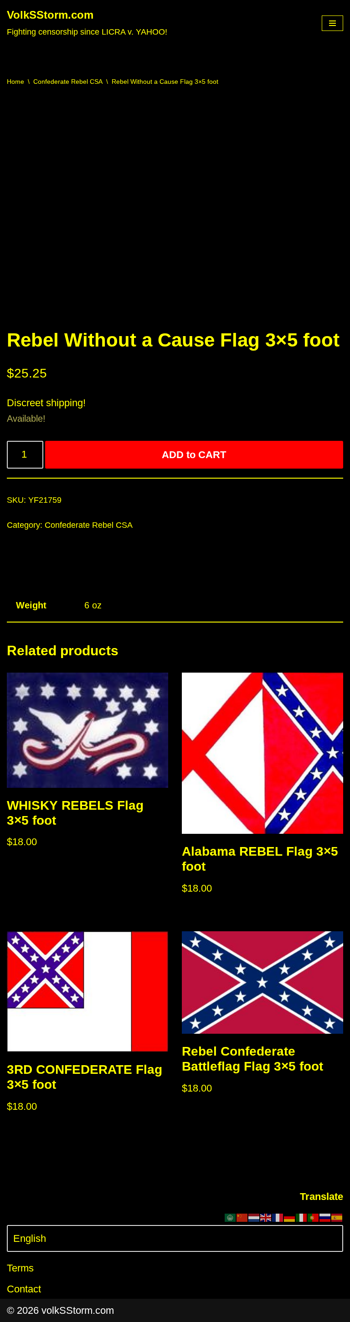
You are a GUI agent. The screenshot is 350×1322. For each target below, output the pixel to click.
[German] (290, 1217)
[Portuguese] (313, 1217)
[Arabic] (231, 1217)
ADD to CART (194, 454)
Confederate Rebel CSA (68, 81)
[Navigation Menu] (332, 23)
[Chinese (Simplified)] (242, 1217)
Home (15, 81)
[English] (266, 1217)
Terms (20, 1268)
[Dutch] (254, 1217)
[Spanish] (337, 1217)
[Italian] (302, 1217)
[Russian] (325, 1217)
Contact (24, 1289)
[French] (278, 1217)
